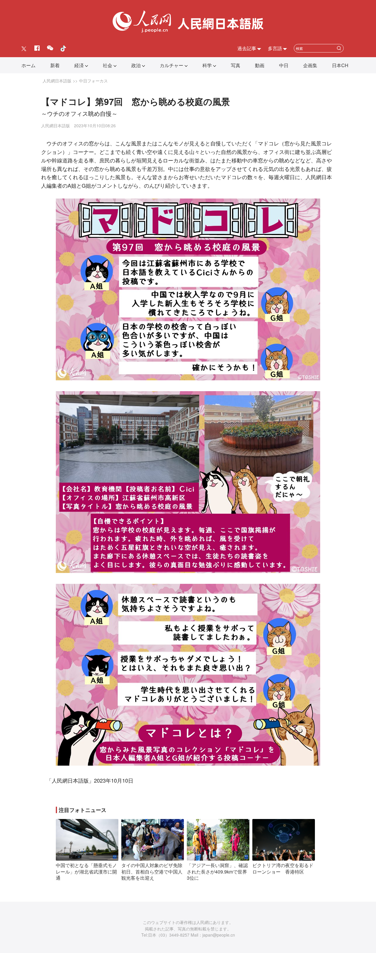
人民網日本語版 (57, 81)
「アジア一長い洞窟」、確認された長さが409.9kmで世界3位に (217, 871)
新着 (55, 65)
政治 (136, 65)
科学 (207, 65)
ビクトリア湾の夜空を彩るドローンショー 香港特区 (282, 868)
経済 (79, 65)
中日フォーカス (93, 81)
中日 (283, 65)
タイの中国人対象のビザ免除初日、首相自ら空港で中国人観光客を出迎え (151, 871)
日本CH (340, 65)
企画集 (310, 65)
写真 (235, 65)
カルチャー (171, 65)
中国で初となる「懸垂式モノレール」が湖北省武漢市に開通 (86, 871)
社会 (107, 65)
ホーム (28, 65)
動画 (259, 65)
